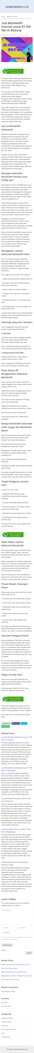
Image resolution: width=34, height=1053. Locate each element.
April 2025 (4, 1002)
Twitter (24, 723)
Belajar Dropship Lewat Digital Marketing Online (15, 964)
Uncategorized (5, 1037)
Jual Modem (5, 1025)
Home (3, 16)
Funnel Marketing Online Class (10, 979)
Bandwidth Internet (12, 16)
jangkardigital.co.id (17, 6)
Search (3, 950)
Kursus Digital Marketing (8, 1029)
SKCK (3, 1033)
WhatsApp (6, 726)
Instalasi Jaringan (6, 1022)
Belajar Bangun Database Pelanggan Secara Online (16, 976)
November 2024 (6, 1006)
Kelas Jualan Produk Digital (9, 968)
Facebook (16, 723)
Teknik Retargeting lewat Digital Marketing (14, 972)
